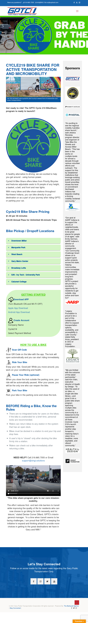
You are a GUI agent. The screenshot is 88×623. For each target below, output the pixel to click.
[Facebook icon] (74, 2)
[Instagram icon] (79, 2)
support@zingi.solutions (33, 460)
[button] (33, 241)
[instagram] (76, 608)
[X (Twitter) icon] (77, 2)
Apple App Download (18, 308)
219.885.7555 (38, 457)
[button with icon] (33, 581)
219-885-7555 (29, 2)
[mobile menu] (77, 11)
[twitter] (74, 608)
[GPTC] (22, 11)
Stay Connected (15, 608)
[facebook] (71, 608)
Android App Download (19, 312)
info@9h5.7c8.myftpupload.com (47, 2)
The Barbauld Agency (71, 606)
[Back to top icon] (77, 602)
